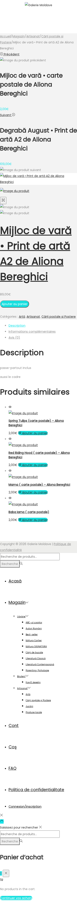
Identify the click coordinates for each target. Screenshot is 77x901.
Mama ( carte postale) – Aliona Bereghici (39, 484)
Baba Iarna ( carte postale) (29, 512)
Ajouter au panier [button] (35, 433)
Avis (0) (14, 337)
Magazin (18, 36)
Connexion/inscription (25, 806)
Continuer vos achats (16, 898)
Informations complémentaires (32, 331)
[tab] (43, 326)
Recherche (10, 564)
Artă (22, 316)
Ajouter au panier (14, 304)
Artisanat (33, 36)
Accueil (5, 36)
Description (17, 325)
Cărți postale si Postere (58, 316)
